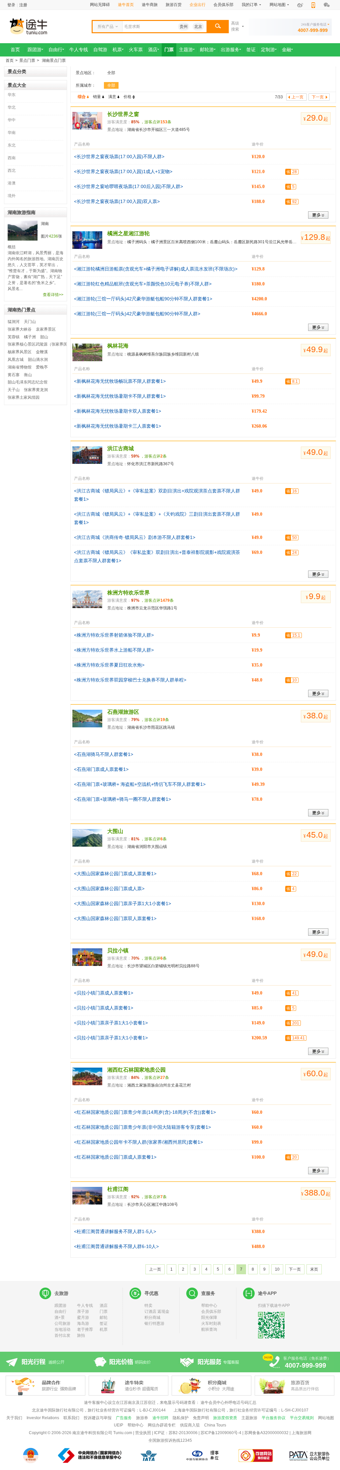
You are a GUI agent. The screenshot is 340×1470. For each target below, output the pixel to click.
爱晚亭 (42, 367)
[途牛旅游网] (47, 26)
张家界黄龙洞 (36, 389)
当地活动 (62, 1329)
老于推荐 (85, 1329)
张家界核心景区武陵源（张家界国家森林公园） (49, 344)
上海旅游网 (301, 1432)
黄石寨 (14, 374)
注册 (23, 5)
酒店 (104, 1305)
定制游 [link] (268, 49)
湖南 (45, 223)
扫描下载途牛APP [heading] (274, 1305)
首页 (10, 60)
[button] (218, 26)
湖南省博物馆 (20, 367)
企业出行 (198, 4)
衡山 (28, 374)
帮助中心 (209, 1305)
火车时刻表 (211, 1323)
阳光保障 (209, 1317)
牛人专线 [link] (78, 49)
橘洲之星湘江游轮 (128, 233)
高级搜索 (235, 26)
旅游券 (142, 1418)
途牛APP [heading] (267, 1293)
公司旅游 (62, 1323)
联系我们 (71, 1418)
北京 (198, 26)
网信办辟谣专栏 (162, 1425)
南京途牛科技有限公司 (92, 1432)
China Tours (215, 1425)
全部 (111, 72)
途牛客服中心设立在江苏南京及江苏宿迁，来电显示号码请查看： (142, 1402)
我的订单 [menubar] (250, 4)
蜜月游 (83, 1317)
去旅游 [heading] (61, 1293)
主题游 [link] (186, 49)
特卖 (148, 1305)
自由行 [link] (55, 49)
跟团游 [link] (35, 49)
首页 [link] (15, 49)
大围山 (115, 831)
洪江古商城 (120, 448)
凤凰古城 (16, 359)
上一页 (155, 1269)
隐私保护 (181, 1418)
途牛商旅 (150, 4)
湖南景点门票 (53, 60)
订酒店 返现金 (156, 1311)
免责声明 (201, 1418)
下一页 (295, 1269)
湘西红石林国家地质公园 (136, 1070)
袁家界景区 (46, 329)
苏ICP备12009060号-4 (221, 1432)
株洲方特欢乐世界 (128, 592)
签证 (104, 1323)
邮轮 (104, 1317)
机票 (104, 1329)
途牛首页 (126, 4)
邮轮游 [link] (207, 49)
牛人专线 (85, 1305)
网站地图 (326, 1418)
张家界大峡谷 (20, 329)
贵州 (184, 26)
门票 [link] (169, 49)
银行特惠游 (154, 1323)
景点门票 (27, 60)
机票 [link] (117, 49)
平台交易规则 (302, 1418)
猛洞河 (14, 321)
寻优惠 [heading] (151, 1293)
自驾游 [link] (100, 49)
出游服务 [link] (230, 49)
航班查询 (209, 1329)
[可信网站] (256, 1455)
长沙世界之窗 (123, 114)
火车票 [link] (136, 49)
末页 (314, 1269)
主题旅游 (249, 1418)
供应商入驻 (190, 1425)
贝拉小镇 (117, 950)
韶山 (44, 337)
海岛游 (83, 1323)
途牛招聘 (160, 1418)
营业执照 (143, 1432)
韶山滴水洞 (38, 359)
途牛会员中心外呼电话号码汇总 (228, 1402)
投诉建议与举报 (98, 1418)
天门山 (30, 321)
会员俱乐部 (223, 4)
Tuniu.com (122, 1432)
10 (277, 1269)
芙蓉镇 (14, 337)
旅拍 (81, 1335)
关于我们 (14, 1418)
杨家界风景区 (20, 352)
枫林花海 (117, 346)
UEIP (118, 1425)
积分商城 (152, 1317)
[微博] (300, 5)
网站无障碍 (100, 4)
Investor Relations (43, 1418)
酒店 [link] (152, 49)
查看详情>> (53, 294)
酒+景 (59, 1317)
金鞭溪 (42, 352)
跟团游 (60, 1305)
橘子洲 (30, 337)
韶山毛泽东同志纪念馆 (27, 382)
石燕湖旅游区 (123, 712)
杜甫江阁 (117, 1189)
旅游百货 (174, 4)
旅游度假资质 (225, 1418)
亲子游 (83, 1311)
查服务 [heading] (208, 1293)
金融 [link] (286, 49)
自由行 (60, 1311)
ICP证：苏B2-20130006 (176, 1432)
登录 (11, 5)
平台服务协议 (274, 1418)
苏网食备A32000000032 (266, 1432)
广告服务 (124, 1418)
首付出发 (62, 1335)
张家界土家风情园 (24, 397)
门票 (104, 1311)
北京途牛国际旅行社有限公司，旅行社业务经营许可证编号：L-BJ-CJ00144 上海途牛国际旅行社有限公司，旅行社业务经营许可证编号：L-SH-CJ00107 (170, 1410)
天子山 (14, 389)
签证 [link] (251, 49)
